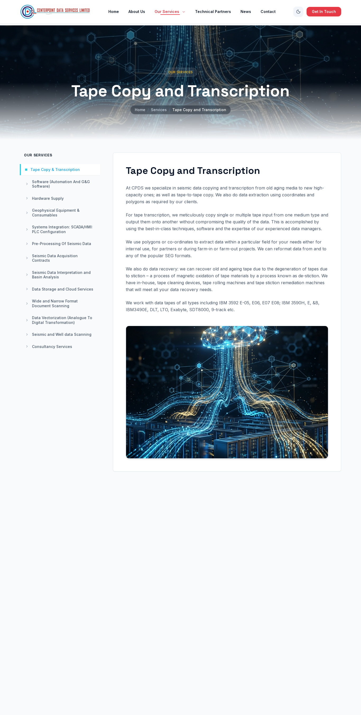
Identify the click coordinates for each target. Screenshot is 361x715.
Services (159, 109)
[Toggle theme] (298, 12)
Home (140, 109)
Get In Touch (324, 11)
